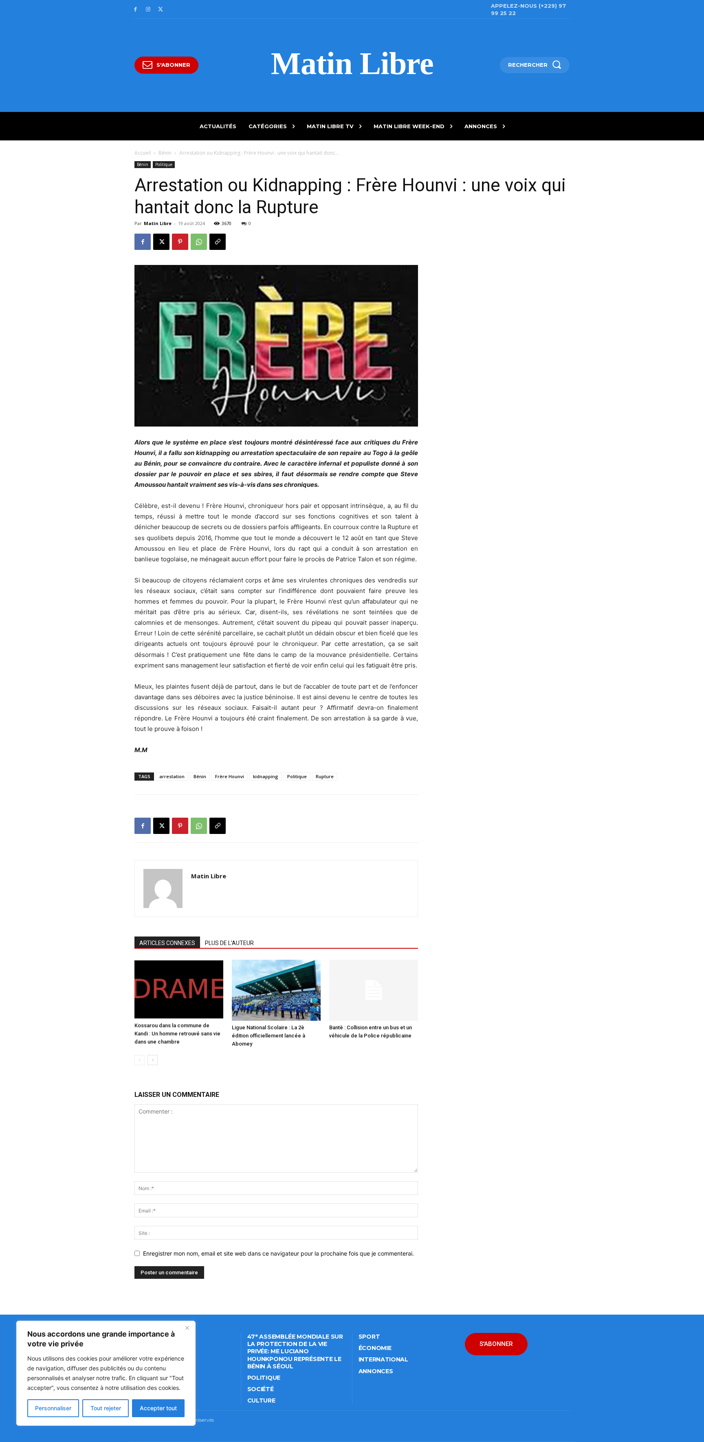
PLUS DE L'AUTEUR (229, 943)
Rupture (325, 776)
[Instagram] (148, 9)
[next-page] (152, 1060)
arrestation (172, 776)
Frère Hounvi (229, 776)
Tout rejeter (105, 1408)
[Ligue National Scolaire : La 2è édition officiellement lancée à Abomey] (276, 990)
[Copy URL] (217, 242)
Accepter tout (158, 1408)
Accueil (142, 152)
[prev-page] (139, 1060)
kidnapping (265, 776)
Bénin (165, 152)
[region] (106, 1373)
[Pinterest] (180, 242)
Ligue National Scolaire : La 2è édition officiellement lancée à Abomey (268, 1035)
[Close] (187, 1328)
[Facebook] (135, 9)
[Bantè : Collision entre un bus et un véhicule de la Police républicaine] (373, 990)
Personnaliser (53, 1408)
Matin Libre (158, 223)
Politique (163, 164)
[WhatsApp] (199, 242)
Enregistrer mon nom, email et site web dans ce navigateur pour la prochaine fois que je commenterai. (278, 1253)
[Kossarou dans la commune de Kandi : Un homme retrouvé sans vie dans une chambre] (178, 989)
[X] (160, 9)
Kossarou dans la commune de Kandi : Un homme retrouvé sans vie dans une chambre (177, 1033)
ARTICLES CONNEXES (167, 943)
